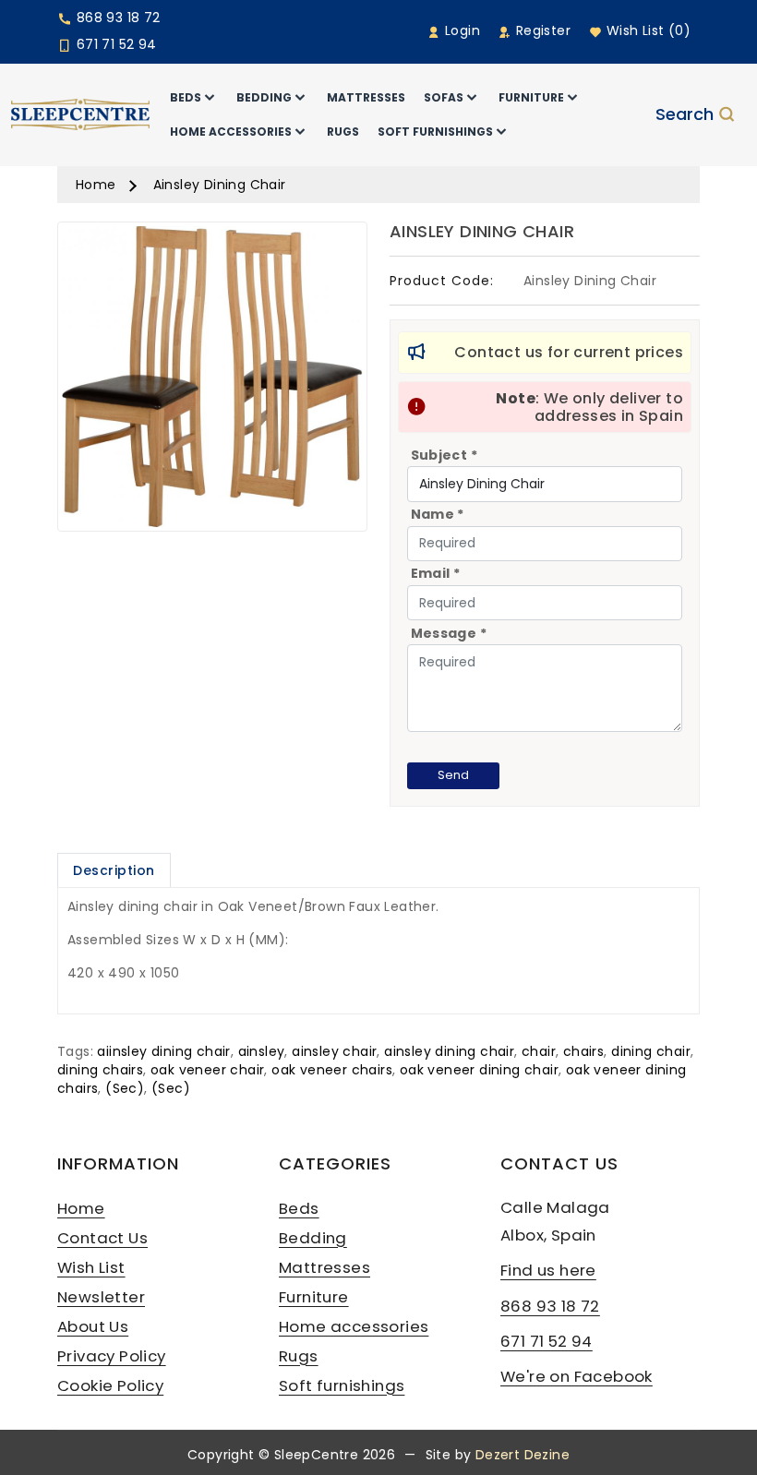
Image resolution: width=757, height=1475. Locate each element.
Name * (437, 514)
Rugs (298, 1356)
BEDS (185, 97)
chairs (583, 1051)
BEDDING (264, 97)
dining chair (651, 1051)
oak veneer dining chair (479, 1070)
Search (684, 114)
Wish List (91, 1267)
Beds (299, 1208)
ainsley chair (334, 1051)
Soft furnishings (341, 1385)
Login (460, 30)
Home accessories (353, 1326)
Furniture (314, 1297)
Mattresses (324, 1267)
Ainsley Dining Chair (219, 184)
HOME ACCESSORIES (231, 131)
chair (539, 1051)
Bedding (313, 1238)
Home (96, 184)
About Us (92, 1326)
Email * (436, 573)
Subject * (444, 455)
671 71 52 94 (114, 44)
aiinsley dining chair (163, 1051)
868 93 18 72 (116, 17)
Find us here (548, 1270)
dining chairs (100, 1070)
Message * (449, 633)
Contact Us (102, 1238)
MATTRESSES (366, 97)
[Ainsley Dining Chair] (212, 383)
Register (541, 30)
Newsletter (101, 1297)
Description (114, 870)
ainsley (261, 1051)
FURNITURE (531, 97)
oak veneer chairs (331, 1070)
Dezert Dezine (522, 1454)
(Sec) (124, 1088)
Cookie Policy (110, 1385)
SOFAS (443, 97)
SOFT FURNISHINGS (435, 131)
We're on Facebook (576, 1376)
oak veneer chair (207, 1070)
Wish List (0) (646, 30)
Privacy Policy (111, 1356)
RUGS (343, 131)
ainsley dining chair (449, 1051)
